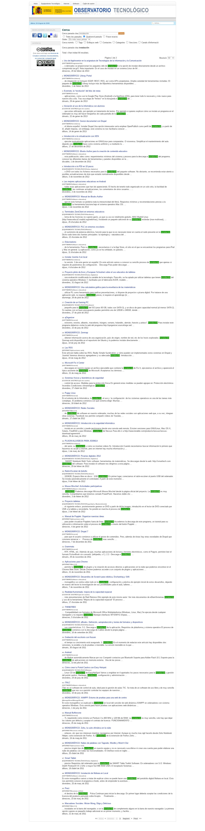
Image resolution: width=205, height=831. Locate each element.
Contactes (107, 42)
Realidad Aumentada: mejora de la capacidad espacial (88, 592)
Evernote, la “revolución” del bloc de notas (82, 91)
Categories (121, 42)
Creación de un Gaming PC (77, 302)
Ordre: (65, 39)
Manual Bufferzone (73, 713)
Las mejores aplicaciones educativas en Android (85, 181)
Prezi (67, 788)
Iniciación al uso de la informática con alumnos (84, 106)
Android (68, 652)
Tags (80, 42)
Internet (66, 3)
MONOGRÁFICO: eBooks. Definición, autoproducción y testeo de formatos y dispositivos (104, 622)
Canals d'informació (150, 42)
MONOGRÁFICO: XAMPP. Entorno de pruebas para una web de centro (96, 698)
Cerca (121, 33)
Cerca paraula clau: (70, 33)
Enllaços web (93, 42)
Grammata (69, 546)
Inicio (36, 3)
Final (136, 818)
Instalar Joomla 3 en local (76, 257)
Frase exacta (112, 37)
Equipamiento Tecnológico (50, 3)
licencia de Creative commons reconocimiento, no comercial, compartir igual (46, 55)
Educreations (70, 242)
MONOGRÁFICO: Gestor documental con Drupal (85, 121)
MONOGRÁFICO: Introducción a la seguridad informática (90, 423)
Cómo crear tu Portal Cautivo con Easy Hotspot (85, 667)
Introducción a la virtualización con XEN (81, 136)
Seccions (133, 42)
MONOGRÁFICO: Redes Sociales (80, 408)
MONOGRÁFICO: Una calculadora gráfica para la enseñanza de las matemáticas (100, 287)
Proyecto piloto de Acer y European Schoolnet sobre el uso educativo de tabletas (100, 272)
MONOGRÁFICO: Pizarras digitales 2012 (83, 456)
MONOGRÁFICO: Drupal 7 (76, 531)
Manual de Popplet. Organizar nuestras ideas (84, 516)
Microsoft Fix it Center (74, 363)
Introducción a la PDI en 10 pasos (78, 166)
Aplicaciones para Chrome (76, 562)
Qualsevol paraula (94, 37)
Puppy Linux (70, 393)
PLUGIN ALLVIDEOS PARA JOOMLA (81, 441)
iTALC (67, 682)
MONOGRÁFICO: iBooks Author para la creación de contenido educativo (95, 151)
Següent (126, 818)
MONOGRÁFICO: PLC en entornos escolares (84, 227)
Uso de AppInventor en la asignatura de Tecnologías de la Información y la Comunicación (103, 61)
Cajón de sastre (88, 3)
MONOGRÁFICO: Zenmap (76, 332)
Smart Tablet (70, 758)
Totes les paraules (74, 37)
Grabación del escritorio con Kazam (80, 637)
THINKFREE (70, 607)
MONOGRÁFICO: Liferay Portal (78, 76)
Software (76, 3)
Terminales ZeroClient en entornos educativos (84, 212)
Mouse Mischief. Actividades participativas (83, 486)
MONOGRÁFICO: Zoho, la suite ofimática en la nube (88, 728)
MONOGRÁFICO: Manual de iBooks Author (84, 196)
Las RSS (69, 348)
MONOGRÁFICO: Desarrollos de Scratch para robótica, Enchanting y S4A (97, 577)
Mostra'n (163, 58)
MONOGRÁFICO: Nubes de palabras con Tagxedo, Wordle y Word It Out (96, 743)
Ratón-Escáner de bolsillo (76, 471)
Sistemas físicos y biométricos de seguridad (84, 378)
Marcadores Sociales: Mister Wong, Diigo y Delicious (88, 803)
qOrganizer (69, 317)
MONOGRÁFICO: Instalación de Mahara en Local (86, 773)
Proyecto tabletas (72, 501)
